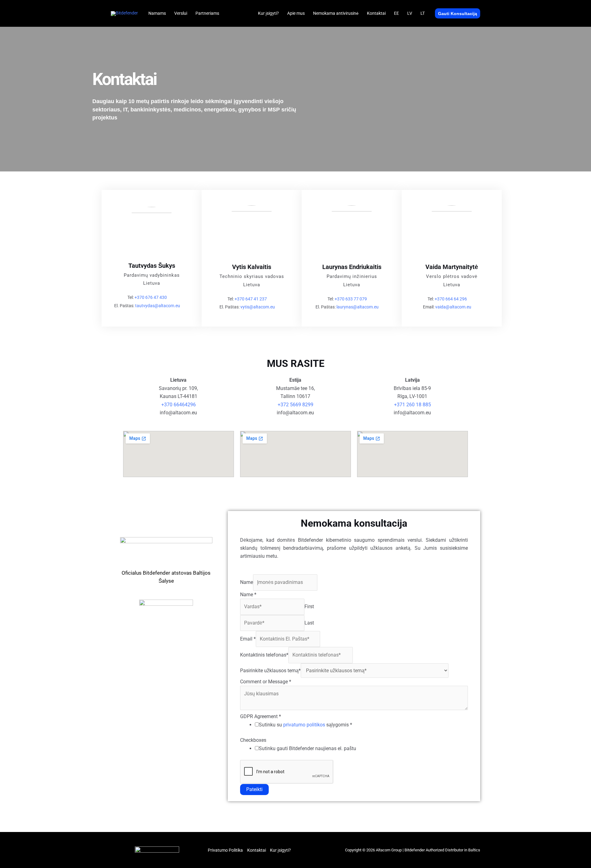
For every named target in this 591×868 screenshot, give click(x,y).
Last (309, 623)
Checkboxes (253, 740)
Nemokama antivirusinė (336, 13)
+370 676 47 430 (151, 297)
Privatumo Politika (225, 850)
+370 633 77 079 (351, 298)
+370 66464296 (178, 405)
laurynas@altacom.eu (357, 306)
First (309, 606)
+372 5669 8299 (295, 405)
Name (246, 582)
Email (248, 639)
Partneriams (207, 13)
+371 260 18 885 (412, 405)
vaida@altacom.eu (453, 306)
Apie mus (296, 13)
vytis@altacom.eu (257, 306)
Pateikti (254, 789)
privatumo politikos (304, 725)
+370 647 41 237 (251, 298)
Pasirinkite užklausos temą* (270, 670)
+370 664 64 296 (451, 298)
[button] (457, 13)
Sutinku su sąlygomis (305, 725)
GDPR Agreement (260, 716)
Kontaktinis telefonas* (264, 655)
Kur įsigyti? (268, 13)
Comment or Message (265, 682)
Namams (157, 13)
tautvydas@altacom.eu (157, 305)
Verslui (180, 13)
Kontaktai (376, 13)
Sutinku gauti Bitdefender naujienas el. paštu (307, 748)
